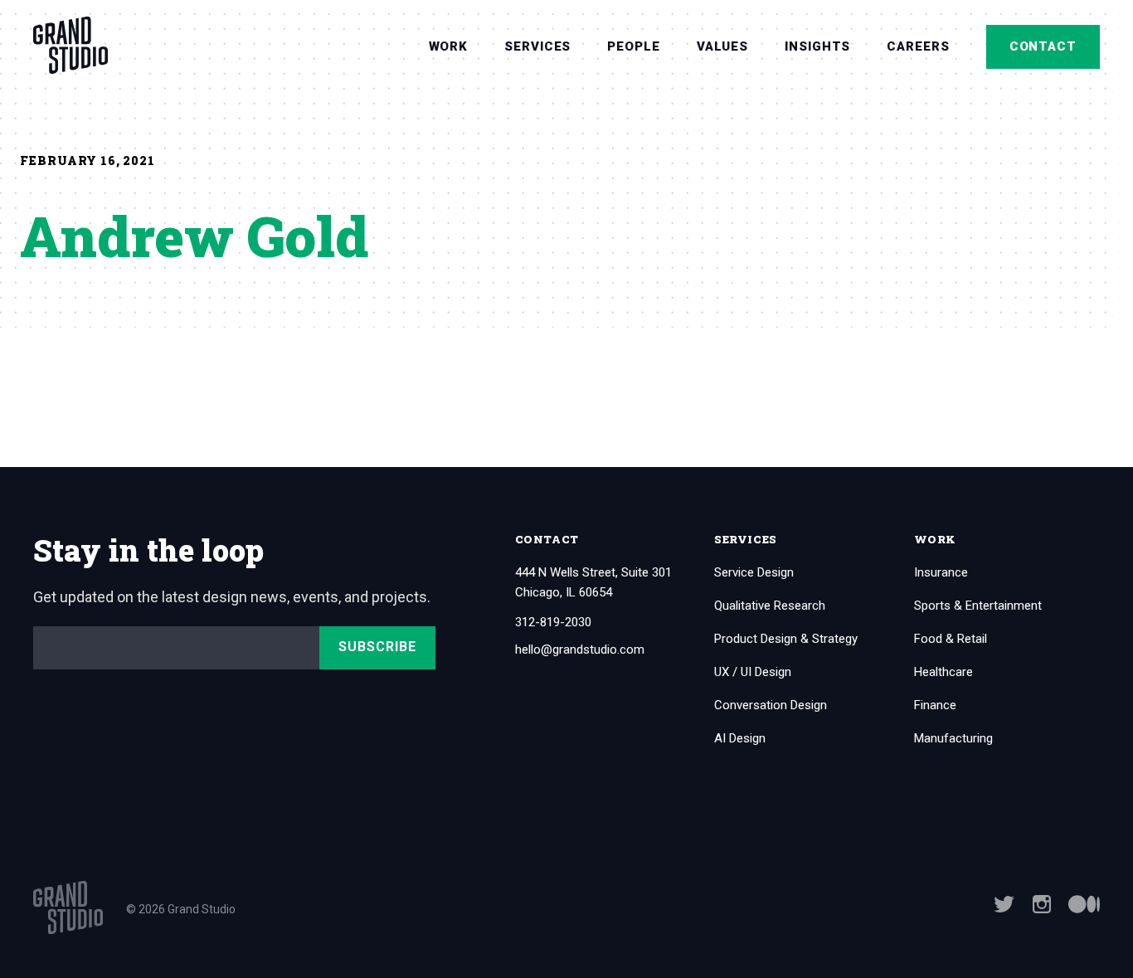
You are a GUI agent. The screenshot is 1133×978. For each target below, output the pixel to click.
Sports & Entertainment (978, 605)
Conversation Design (770, 705)
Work (449, 46)
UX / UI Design (752, 671)
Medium (1084, 904)
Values (722, 46)
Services (537, 46)
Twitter (1004, 904)
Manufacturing (953, 738)
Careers (918, 46)
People (633, 46)
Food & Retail (950, 638)
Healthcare (943, 671)
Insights (817, 46)
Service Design (754, 572)
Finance (935, 705)
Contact (1043, 46)
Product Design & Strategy (786, 638)
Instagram (1041, 904)
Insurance (941, 572)
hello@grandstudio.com (579, 650)
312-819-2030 (553, 623)
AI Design (740, 738)
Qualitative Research (769, 605)
